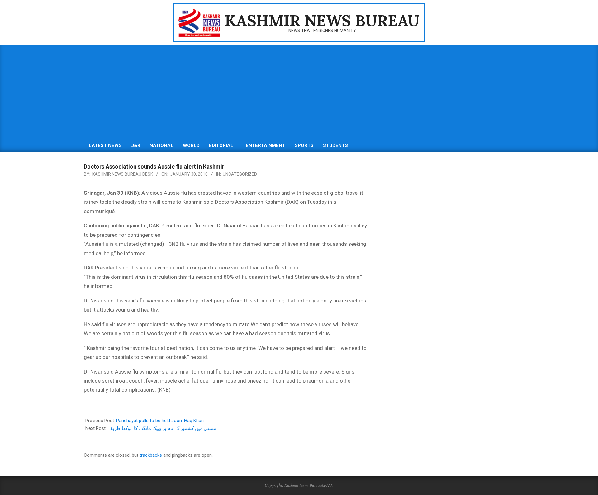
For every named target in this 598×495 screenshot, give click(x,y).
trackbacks (151, 455)
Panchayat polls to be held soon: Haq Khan (160, 420)
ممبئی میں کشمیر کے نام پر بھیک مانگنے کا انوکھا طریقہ (162, 428)
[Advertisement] (299, 92)
